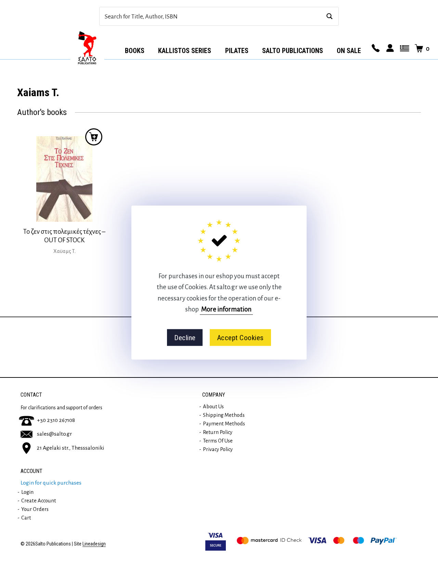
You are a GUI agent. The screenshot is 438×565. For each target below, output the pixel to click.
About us (213, 406)
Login (27, 492)
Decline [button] (185, 337)
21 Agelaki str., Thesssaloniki (70, 448)
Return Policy (217, 432)
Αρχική (87, 48)
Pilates (236, 51)
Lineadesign (94, 544)
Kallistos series (184, 51)
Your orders (35, 509)
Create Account (38, 500)
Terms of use (218, 441)
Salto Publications (292, 51)
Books (134, 51)
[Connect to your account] (389, 48)
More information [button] (226, 309)
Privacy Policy (218, 449)
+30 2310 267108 (56, 420)
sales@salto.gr (54, 434)
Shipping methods (224, 415)
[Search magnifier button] (329, 16)
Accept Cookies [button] (240, 337)
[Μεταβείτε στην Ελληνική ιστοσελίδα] (403, 48)
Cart (26, 518)
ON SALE (349, 51)
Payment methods (224, 423)
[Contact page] (375, 48)
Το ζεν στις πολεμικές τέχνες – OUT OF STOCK (64, 236)
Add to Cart (93, 136)
